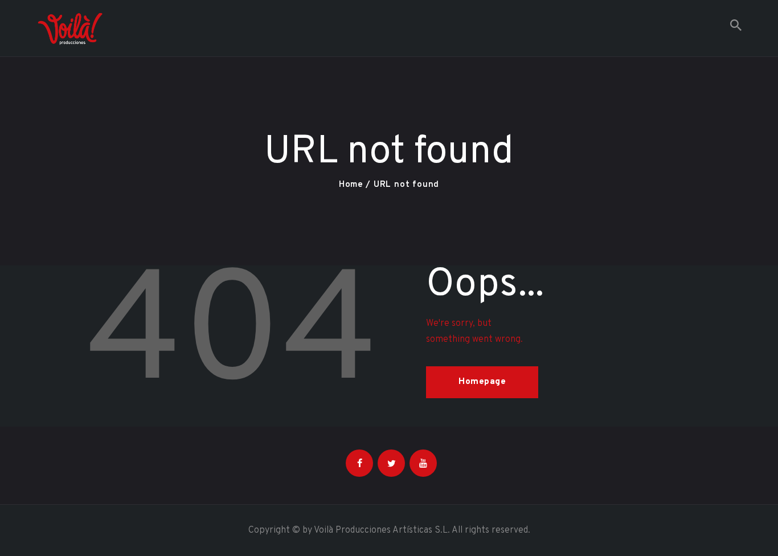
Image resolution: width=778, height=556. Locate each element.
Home (351, 184)
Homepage (482, 382)
